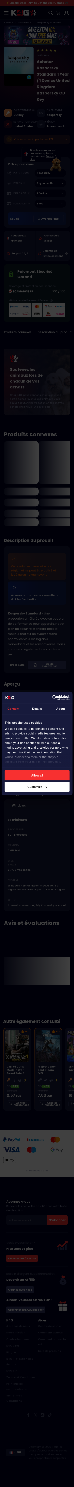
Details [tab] (37, 708)
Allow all (37, 775)
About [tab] (60, 708)
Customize (34, 786)
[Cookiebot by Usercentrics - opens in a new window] (52, 697)
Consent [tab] (13, 708)
